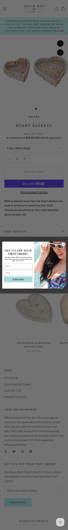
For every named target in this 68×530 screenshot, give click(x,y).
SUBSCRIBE (18, 279)
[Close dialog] (63, 244)
